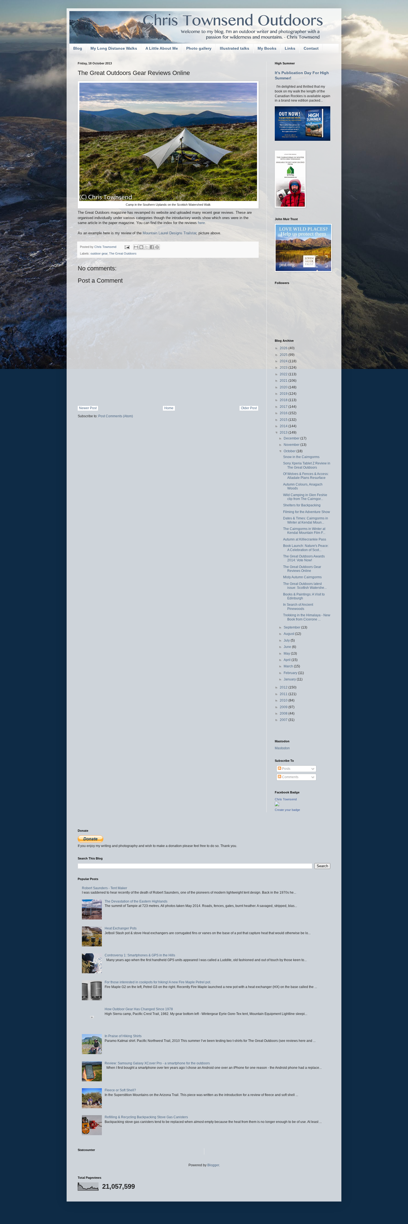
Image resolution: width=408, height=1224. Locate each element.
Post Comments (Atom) (115, 416)
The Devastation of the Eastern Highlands (136, 901)
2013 (284, 432)
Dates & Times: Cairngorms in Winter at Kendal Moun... (305, 520)
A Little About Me (161, 48)
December (292, 438)
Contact (311, 48)
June (288, 647)
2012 (284, 687)
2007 (284, 720)
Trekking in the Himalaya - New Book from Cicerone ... (306, 617)
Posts (285, 769)
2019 (284, 394)
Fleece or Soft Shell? (120, 1090)
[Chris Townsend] (277, 805)
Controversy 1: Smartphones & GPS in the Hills (140, 955)
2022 (284, 374)
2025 (284, 355)
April (287, 660)
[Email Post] (126, 246)
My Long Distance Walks (113, 48)
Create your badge (287, 809)
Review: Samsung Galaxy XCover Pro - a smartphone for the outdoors (157, 1063)
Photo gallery (198, 48)
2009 (284, 707)
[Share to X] (146, 247)
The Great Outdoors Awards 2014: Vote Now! (304, 558)
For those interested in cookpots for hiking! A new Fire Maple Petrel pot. (158, 982)
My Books (267, 48)
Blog (77, 48)
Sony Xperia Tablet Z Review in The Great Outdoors (306, 465)
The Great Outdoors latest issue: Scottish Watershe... (305, 586)
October (290, 451)
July (287, 640)
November (292, 445)
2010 (284, 700)
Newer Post (88, 408)
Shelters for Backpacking (302, 505)
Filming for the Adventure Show (306, 512)
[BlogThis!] (141, 247)
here (201, 223)
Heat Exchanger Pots (121, 928)
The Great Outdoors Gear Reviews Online (302, 569)
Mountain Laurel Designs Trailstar (169, 233)
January (290, 679)
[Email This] (136, 247)
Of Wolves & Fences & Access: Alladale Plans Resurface (306, 476)
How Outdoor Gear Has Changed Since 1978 (139, 1009)
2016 (284, 413)
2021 (284, 381)
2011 (284, 694)
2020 (284, 387)
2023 (284, 368)
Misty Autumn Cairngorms (302, 577)
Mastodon (282, 748)
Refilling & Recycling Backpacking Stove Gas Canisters (146, 1117)
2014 (284, 426)
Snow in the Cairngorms (301, 457)
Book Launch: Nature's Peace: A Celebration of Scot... (306, 548)
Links (290, 48)
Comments (289, 777)
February (291, 673)
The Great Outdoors (123, 253)
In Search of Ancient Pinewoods (298, 606)
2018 (284, 400)
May (287, 653)
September (292, 627)
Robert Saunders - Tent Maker (104, 888)
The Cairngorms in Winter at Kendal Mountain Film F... (304, 531)
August (289, 634)
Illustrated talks (234, 48)
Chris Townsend (286, 799)
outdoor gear (98, 253)
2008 (284, 713)
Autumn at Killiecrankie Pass (304, 539)
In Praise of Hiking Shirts (123, 1036)
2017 (284, 407)
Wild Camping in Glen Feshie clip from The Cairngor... (305, 497)
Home (168, 408)
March (289, 666)
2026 (284, 348)
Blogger (213, 1165)
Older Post (249, 408)
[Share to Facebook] (152, 247)
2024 (284, 361)
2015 (284, 420)
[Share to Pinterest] (157, 247)
